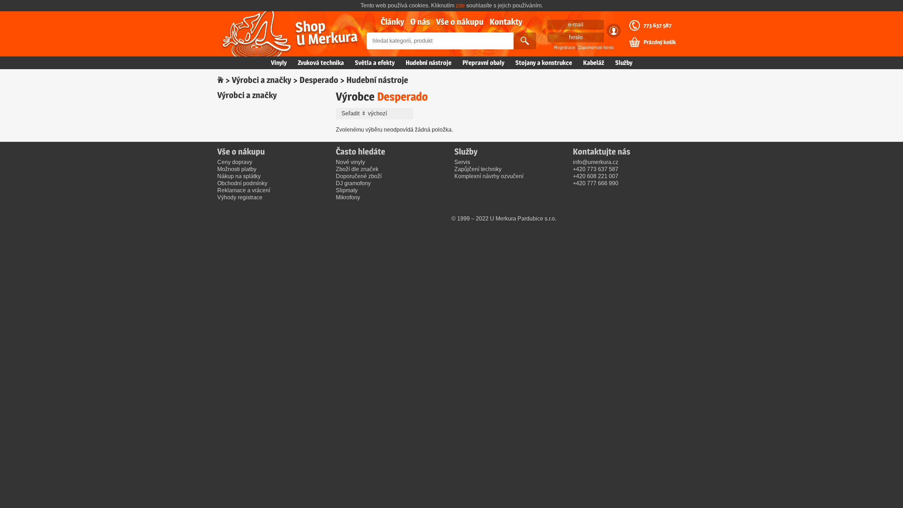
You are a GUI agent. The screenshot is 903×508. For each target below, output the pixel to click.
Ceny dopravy (234, 162)
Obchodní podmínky (242, 183)
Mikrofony (348, 197)
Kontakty (506, 22)
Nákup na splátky (239, 176)
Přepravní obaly (483, 62)
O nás (420, 22)
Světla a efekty (375, 62)
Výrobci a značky (261, 80)
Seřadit (351, 113)
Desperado (318, 80)
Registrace (564, 47)
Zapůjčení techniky (478, 169)
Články (392, 22)
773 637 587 (657, 25)
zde (460, 5)
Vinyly (279, 62)
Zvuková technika (321, 62)
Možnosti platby (236, 169)
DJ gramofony (353, 183)
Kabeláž (593, 62)
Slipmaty (347, 190)
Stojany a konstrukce (543, 62)
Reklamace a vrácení (243, 190)
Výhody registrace (239, 197)
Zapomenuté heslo (596, 47)
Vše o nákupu (460, 22)
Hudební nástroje (429, 62)
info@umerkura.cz (595, 162)
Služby (623, 62)
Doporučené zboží (359, 176)
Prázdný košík (659, 42)
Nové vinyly (350, 162)
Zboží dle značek (357, 169)
